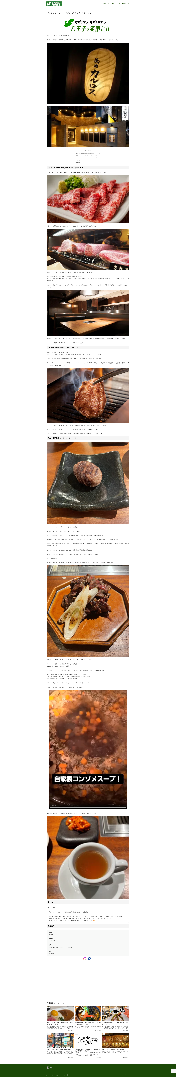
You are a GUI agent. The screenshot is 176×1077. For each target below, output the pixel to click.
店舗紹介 (79, 162)
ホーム (47, 1075)
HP (89, 958)
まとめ (78, 160)
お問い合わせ (59, 1075)
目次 (86, 150)
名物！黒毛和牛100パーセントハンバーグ (87, 158)
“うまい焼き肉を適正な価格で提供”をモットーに (88, 153)
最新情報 (52, 1075)
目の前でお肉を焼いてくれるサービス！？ (87, 155)
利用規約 (65, 1075)
